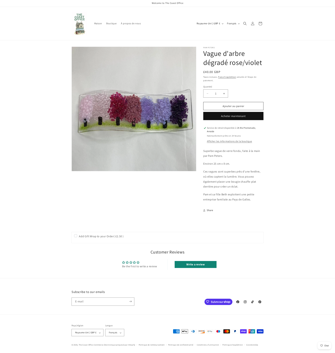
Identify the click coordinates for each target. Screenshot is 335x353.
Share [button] (210, 210)
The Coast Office (86, 345)
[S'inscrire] (130, 301)
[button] (245, 23)
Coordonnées (252, 345)
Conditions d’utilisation (208, 345)
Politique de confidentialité (180, 345)
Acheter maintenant (233, 116)
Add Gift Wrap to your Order (101, 236)
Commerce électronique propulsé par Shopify (114, 345)
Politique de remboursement (152, 345)
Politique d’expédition (232, 345)
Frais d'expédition (227, 77)
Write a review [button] (195, 264)
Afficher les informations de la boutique (229, 141)
